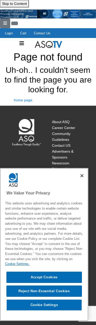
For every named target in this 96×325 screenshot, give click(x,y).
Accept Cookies (44, 277)
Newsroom (60, 163)
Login (9, 33)
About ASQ (61, 122)
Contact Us (42, 33)
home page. (23, 100)
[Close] (82, 175)
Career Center (63, 128)
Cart (23, 33)
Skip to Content (14, 4)
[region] (44, 244)
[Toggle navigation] (21, 43)
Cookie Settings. (17, 264)
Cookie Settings (44, 305)
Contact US (61, 145)
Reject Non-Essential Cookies (44, 291)
